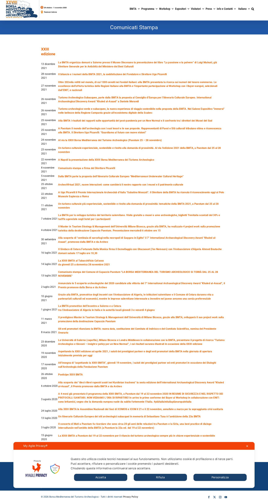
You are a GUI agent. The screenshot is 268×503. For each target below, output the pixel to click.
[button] (252, 8)
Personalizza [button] (220, 477)
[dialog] (134, 465)
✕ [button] (247, 446)
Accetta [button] (100, 477)
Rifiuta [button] (160, 477)
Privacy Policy (130, 496)
